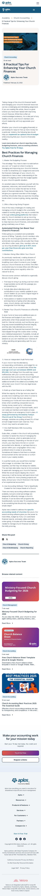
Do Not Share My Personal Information (20, 863)
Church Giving (23, 544)
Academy (6, 18)
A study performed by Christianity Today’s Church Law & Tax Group (20, 414)
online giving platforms (19, 215)
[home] (7, 3)
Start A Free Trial (20, 834)
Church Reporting (26, 548)
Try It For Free (20, 753)
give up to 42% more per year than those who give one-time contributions (19, 248)
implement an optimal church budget (23, 134)
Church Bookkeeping (10, 548)
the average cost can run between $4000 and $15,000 (19, 370)
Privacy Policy (25, 868)
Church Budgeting (9, 544)
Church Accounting (22, 18)
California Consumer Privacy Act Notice (20, 860)
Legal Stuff (15, 868)
